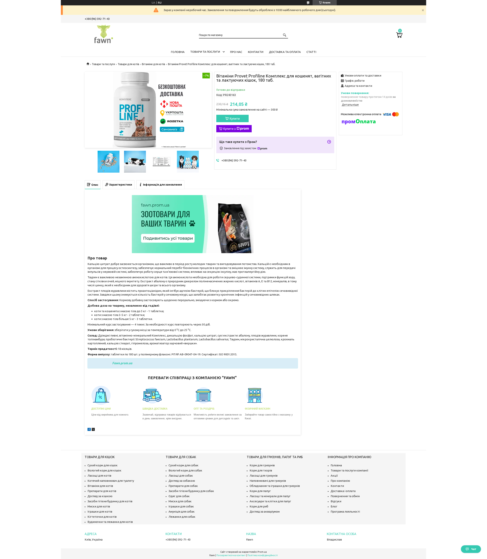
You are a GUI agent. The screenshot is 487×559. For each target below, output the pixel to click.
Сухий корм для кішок (103, 465)
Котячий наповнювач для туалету (111, 480)
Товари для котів (128, 64)
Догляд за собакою (182, 480)
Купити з (229, 128)
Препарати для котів (102, 491)
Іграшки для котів (100, 511)
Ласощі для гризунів (264, 475)
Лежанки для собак (182, 516)
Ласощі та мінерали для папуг (270, 496)
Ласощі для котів (99, 475)
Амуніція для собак (182, 511)
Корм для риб (259, 506)
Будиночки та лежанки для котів (110, 521)
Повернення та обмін (345, 496)
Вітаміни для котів (153, 64)
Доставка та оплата (285, 51)
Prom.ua (262, 552)
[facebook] (89, 429)
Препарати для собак (183, 485)
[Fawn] (104, 33)
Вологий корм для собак (185, 470)
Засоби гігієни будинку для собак (191, 491)
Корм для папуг (260, 491)
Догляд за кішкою (100, 496)
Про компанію (340, 480)
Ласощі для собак (181, 475)
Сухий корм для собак (183, 465)
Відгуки (336, 501)
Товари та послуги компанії (349, 470)
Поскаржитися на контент (231, 555)
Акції (334, 475)
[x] (93, 429)
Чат (473, 549)
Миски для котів (99, 506)
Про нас (236, 51)
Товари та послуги (205, 51)
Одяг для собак (179, 496)
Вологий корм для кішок (104, 470)
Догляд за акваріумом (265, 511)
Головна (178, 51)
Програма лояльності (345, 511)
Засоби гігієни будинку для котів (110, 501)
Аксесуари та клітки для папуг (270, 501)
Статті (311, 51)
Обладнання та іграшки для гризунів (275, 485)
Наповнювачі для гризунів (268, 480)
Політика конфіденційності (262, 555)
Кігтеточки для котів (102, 516)
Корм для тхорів (261, 470)
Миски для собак (180, 501)
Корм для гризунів (262, 465)
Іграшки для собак (181, 506)
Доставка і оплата (343, 491)
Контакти (255, 51)
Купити (235, 118)
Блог (334, 506)
